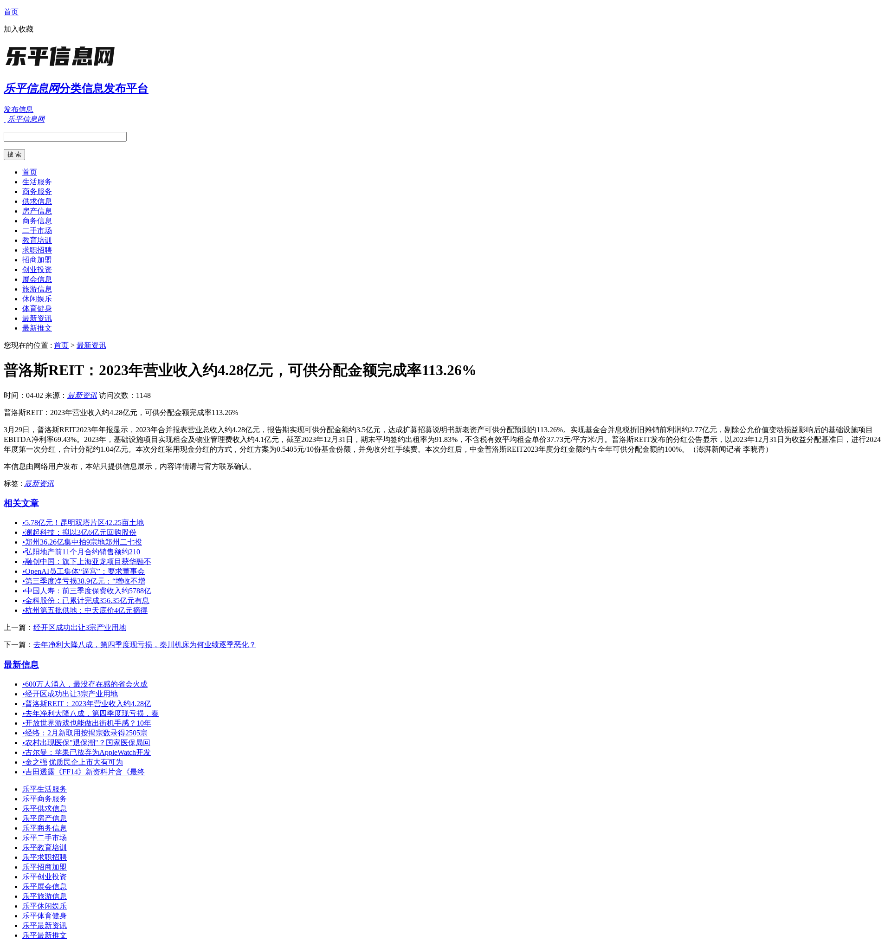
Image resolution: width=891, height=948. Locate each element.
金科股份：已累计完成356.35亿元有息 (85, 600)
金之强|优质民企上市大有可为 (72, 762)
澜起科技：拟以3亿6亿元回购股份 (79, 532)
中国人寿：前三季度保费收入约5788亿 (86, 591)
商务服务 (37, 191)
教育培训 (37, 240)
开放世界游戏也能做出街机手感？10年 (86, 723)
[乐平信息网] (62, 67)
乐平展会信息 (44, 886)
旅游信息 (37, 289)
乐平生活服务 (44, 789)
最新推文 (37, 328)
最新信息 (21, 664)
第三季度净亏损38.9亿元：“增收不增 (83, 581)
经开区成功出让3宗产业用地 (79, 627)
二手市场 (37, 230)
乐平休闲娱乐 (44, 906)
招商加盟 (37, 260)
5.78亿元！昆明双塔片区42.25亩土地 (83, 522)
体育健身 (37, 308)
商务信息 (37, 221)
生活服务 (37, 182)
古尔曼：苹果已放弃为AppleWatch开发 (86, 752)
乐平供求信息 (44, 808)
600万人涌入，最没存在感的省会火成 (85, 684)
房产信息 (37, 211)
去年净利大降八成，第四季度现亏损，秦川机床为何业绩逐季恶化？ (144, 645)
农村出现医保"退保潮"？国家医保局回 (86, 743)
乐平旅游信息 (44, 896)
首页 (11, 12)
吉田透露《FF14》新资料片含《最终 (83, 772)
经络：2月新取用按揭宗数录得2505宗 (85, 733)
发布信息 (18, 109)
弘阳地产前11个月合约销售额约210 (81, 552)
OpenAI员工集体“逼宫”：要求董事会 (83, 571)
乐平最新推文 (44, 935)
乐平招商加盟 (44, 867)
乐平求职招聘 (44, 857)
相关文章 (21, 503)
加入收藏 (18, 29)
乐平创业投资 (44, 877)
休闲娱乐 (37, 299)
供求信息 (37, 201)
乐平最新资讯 (44, 925)
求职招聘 (37, 250)
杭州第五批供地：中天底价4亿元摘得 (85, 610)
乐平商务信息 (44, 828)
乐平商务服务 (44, 799)
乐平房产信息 (44, 818)
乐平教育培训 (44, 847)
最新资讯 (37, 318)
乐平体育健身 (44, 916)
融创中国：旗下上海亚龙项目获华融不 (86, 561)
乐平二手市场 (44, 838)
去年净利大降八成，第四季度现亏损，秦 (90, 713)
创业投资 (37, 269)
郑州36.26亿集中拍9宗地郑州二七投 (82, 542)
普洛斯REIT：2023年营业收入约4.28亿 (86, 704)
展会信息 (37, 279)
